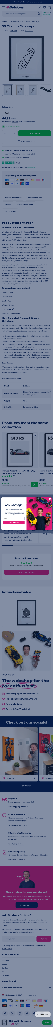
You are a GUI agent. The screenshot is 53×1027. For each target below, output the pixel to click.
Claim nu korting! (14, 522)
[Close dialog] (50, 499)
